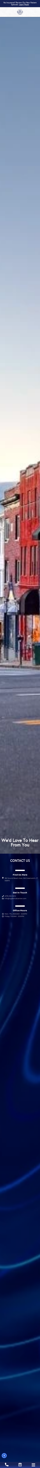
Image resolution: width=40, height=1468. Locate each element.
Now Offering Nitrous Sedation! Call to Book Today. (20, 3)
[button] (4, 1455)
